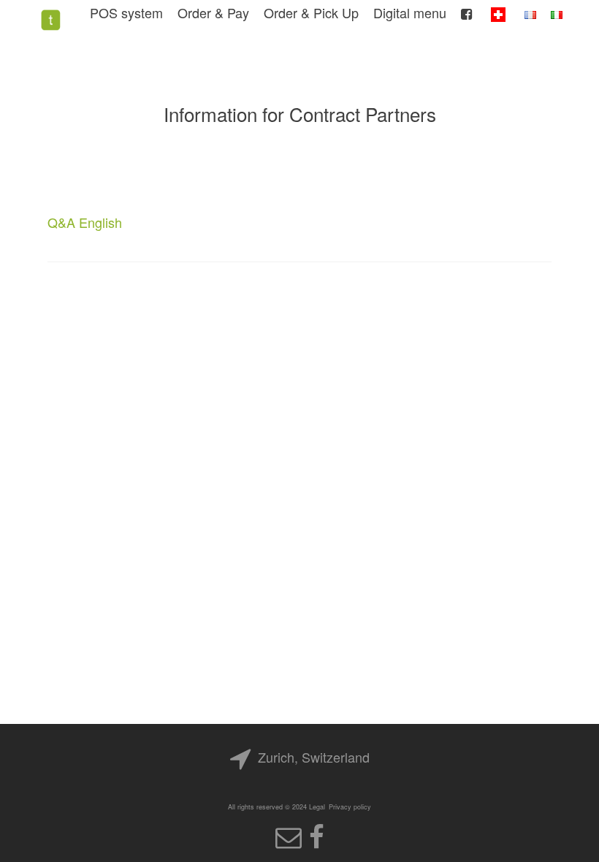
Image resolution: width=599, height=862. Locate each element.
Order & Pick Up (311, 12)
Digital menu (409, 12)
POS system (126, 12)
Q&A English (84, 222)
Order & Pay (213, 12)
